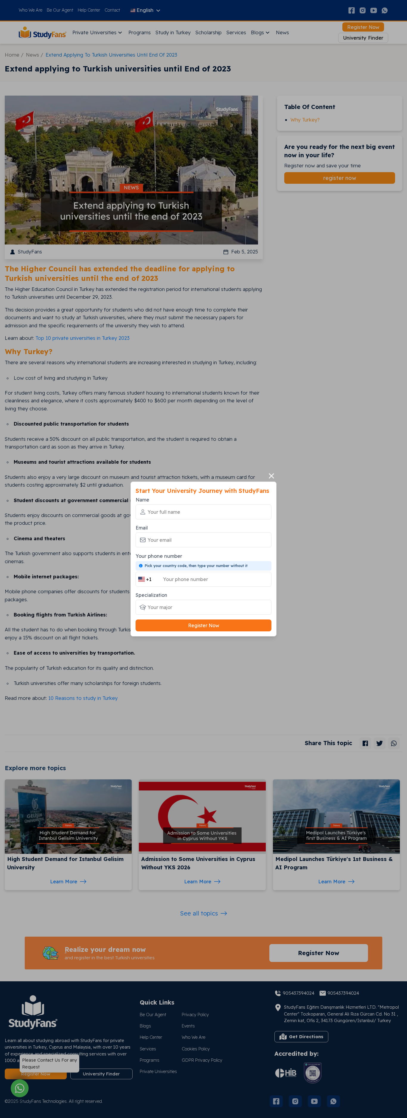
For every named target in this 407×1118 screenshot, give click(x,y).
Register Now (203, 625)
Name (142, 500)
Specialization (151, 595)
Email (142, 528)
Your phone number (159, 556)
